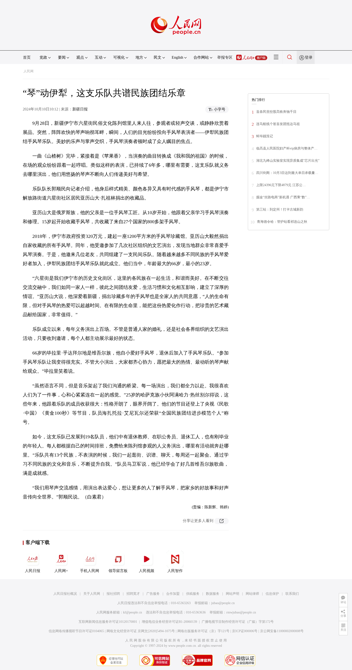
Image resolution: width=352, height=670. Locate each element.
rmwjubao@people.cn (241, 612)
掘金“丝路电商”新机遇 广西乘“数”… (283, 197)
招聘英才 (133, 594)
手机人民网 (89, 571)
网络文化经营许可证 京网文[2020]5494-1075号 (141, 631)
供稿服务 (192, 594)
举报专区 (225, 57)
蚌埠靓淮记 (264, 136)
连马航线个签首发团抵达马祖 (278, 124)
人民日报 (32, 571)
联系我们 (292, 594)
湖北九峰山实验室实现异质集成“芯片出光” (287, 160)
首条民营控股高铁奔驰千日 (276, 112)
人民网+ (61, 571)
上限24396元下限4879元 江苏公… (281, 185)
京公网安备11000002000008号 (282, 631)
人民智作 (175, 571)
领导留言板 (118, 571)
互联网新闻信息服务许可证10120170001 (108, 622)
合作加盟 (173, 594)
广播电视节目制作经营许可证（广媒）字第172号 (238, 622)
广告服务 (153, 594)
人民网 (28, 71)
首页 (27, 57)
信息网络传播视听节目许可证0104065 (76, 631)
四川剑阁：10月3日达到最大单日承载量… (287, 173)
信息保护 (272, 594)
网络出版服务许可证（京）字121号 (203, 631)
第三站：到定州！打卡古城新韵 (279, 209)
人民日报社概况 (65, 594)
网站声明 (232, 594)
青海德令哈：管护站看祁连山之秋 (282, 221)
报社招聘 (113, 594)
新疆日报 (80, 109)
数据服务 (212, 594)
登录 (308, 57)
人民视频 (146, 571)
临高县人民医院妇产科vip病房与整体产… (287, 148)
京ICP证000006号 (244, 631)
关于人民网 (91, 594)
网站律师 (252, 594)
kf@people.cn (132, 612)
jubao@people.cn (223, 603)
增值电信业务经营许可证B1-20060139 (169, 622)
